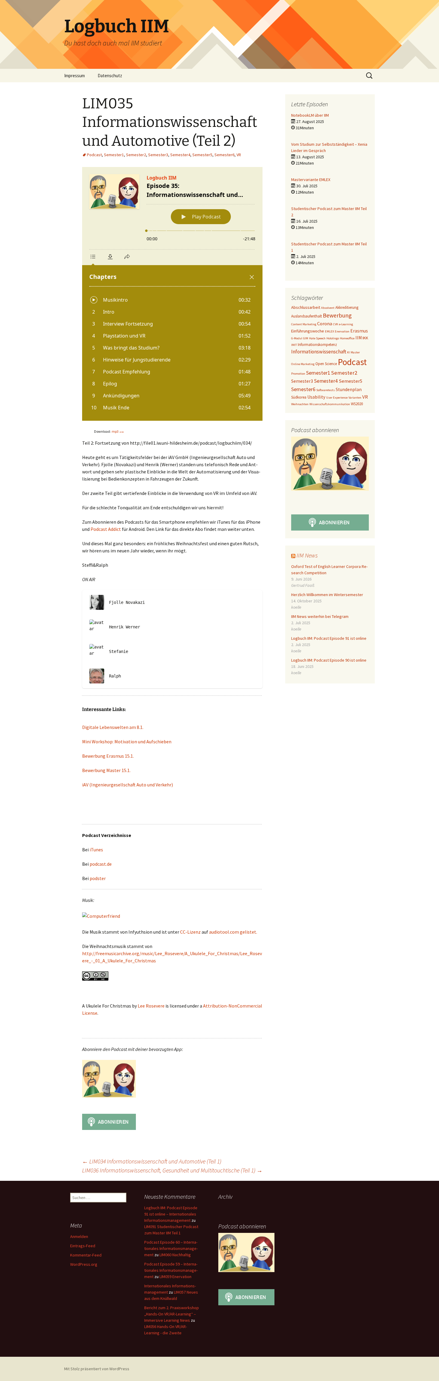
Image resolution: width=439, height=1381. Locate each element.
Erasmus (359, 331)
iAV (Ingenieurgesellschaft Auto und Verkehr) (127, 785)
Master (355, 352)
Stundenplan (349, 389)
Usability (316, 397)
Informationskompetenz (317, 344)
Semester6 (224, 154)
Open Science (326, 363)
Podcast (94, 154)
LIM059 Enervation (175, 1276)
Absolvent (327, 308)
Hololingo (332, 338)
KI (348, 352)
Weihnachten (299, 404)
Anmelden (79, 1236)
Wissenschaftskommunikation (329, 404)
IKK (365, 338)
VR (239, 154)
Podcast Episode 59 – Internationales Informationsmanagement (171, 1270)
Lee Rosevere (151, 1006)
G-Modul (296, 338)
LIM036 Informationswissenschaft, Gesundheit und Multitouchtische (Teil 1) (172, 1170)
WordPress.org (83, 1264)
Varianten (355, 397)
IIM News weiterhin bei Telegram (320, 616)
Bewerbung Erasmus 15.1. (108, 756)
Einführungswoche (307, 331)
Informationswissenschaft (318, 351)
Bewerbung (337, 315)
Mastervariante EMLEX (310, 179)
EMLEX (329, 331)
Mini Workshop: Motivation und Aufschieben (126, 742)
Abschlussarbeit (305, 307)
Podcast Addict (106, 529)
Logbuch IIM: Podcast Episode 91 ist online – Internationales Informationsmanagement (170, 1214)
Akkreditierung (346, 307)
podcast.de (101, 864)
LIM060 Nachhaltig (175, 1254)
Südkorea (298, 397)
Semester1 (114, 154)
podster (98, 878)
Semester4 (180, 154)
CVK (335, 324)
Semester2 (136, 154)
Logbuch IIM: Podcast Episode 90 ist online (328, 660)
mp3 (118, 431)
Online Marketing (302, 364)
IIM (358, 338)
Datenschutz (110, 75)
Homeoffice (347, 338)
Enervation (342, 331)
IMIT (294, 345)
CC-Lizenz (190, 932)
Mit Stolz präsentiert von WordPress (96, 1368)
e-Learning (346, 324)
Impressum (74, 75)
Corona (324, 323)
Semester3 (158, 154)
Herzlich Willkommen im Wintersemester (327, 594)
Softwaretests (325, 390)
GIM (305, 338)
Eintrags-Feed (82, 1245)
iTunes (96, 850)
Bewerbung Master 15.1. (106, 770)
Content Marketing (303, 324)
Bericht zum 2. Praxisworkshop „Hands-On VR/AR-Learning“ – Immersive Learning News (171, 1314)
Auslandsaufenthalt (306, 316)
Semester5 (202, 154)
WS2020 (357, 403)
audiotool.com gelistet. (233, 932)
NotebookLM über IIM (310, 115)
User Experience (337, 397)
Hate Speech (317, 338)
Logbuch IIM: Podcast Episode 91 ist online (328, 638)
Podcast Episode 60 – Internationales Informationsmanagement (171, 1248)
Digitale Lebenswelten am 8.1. (112, 727)
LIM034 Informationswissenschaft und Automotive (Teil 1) (151, 1161)
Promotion (298, 374)
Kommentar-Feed (86, 1255)
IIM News (307, 555)
